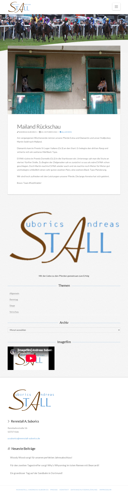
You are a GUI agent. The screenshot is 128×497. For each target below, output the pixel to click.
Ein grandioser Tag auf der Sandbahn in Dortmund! (36, 473)
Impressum (105, 490)
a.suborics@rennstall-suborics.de (24, 438)
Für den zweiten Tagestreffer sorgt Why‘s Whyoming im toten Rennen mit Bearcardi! (54, 465)
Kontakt (64, 490)
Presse (54, 490)
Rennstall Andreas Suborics (32, 490)
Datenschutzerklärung (84, 490)
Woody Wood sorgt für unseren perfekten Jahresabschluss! (41, 457)
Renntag (14, 299)
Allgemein (66, 132)
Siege (12, 305)
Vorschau (14, 311)
